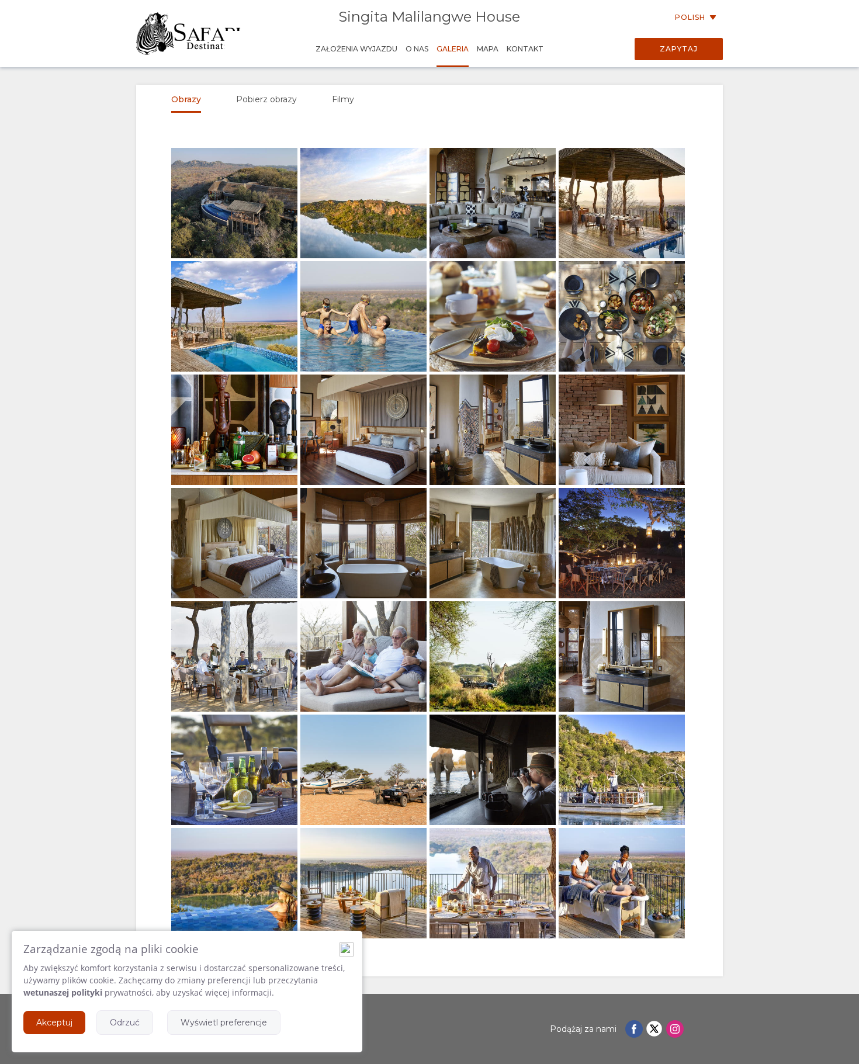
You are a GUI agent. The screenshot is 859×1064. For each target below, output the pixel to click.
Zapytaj (679, 48)
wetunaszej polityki (62, 992)
